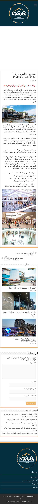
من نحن (35, 487)
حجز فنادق (34, 477)
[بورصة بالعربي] (19, 12)
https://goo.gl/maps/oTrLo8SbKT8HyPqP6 (19, 186)
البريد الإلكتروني (30, 389)
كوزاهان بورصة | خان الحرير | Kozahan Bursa (25, 253)
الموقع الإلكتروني (30, 395)
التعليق (33, 362)
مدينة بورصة (26, 92)
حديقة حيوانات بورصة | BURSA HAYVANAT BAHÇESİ (14, 258)
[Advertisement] (19, 48)
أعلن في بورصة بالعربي (30, 480)
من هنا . (16, 181)
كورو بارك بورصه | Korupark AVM (22, 288)
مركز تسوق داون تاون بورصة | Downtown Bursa (24, 340)
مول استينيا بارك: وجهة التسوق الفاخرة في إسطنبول (19, 433)
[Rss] (20, 499)
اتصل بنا (35, 484)
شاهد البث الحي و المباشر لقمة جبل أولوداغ (22, 419)
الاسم (33, 382)
